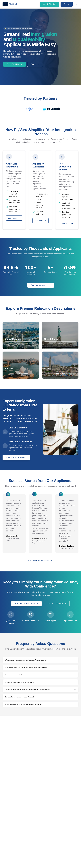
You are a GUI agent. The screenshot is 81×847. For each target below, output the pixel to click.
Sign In (66, 4)
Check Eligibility (49, 4)
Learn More (12, 218)
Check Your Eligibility (55, 603)
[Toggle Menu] (76, 4)
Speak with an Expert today (16, 457)
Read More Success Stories (38, 560)
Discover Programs (21, 344)
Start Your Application (39, 285)
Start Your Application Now (25, 603)
